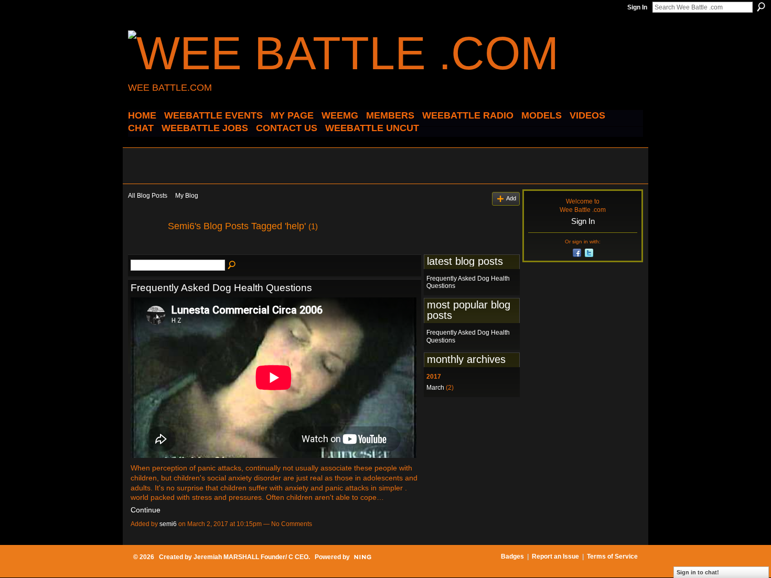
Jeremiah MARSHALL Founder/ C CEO (251, 557)
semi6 (168, 524)
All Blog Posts (147, 195)
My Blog (186, 195)
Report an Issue (555, 556)
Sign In (637, 7)
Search (761, 7)
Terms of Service (612, 556)
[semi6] (145, 249)
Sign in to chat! (698, 572)
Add (511, 198)
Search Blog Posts (232, 265)
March (435, 387)
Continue (145, 510)
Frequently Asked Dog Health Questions (221, 287)
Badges (512, 556)
